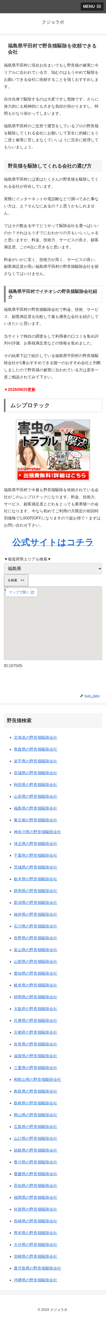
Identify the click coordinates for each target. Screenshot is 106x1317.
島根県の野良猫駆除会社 (35, 1103)
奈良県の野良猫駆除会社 (35, 1044)
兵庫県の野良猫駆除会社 (35, 1020)
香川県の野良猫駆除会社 (35, 1162)
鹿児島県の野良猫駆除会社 (37, 1268)
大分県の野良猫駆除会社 (35, 1245)
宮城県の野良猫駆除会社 (35, 773)
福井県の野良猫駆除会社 (35, 914)
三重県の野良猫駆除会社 (35, 1068)
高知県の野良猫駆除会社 (35, 1186)
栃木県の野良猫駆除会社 (35, 879)
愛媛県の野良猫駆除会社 (35, 1174)
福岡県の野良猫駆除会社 (35, 1197)
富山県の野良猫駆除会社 (35, 950)
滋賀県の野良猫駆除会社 (35, 1056)
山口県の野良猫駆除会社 (35, 1138)
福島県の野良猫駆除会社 (35, 808)
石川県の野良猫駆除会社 (35, 926)
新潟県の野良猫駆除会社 (35, 903)
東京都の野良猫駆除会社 (35, 820)
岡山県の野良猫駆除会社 (35, 1115)
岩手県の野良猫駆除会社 (35, 761)
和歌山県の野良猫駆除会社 (37, 1079)
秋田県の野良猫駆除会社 (35, 785)
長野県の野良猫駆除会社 (35, 938)
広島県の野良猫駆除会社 (35, 1127)
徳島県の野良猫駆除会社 (35, 1150)
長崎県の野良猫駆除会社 (35, 1221)
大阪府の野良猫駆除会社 (35, 1009)
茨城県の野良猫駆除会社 (35, 867)
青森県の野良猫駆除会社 (35, 749)
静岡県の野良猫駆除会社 (35, 997)
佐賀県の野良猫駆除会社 (35, 1209)
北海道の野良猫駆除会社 (35, 737)
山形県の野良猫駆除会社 (35, 796)
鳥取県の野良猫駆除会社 (35, 1091)
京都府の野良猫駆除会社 (35, 1032)
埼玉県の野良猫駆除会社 (35, 844)
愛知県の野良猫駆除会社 (35, 973)
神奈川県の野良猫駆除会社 (37, 832)
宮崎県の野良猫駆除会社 (35, 1256)
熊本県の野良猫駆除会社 (35, 1233)
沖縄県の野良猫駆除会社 (35, 1280)
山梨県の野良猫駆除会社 (35, 961)
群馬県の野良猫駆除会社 (35, 891)
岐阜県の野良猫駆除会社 (35, 985)
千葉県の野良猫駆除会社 (35, 855)
